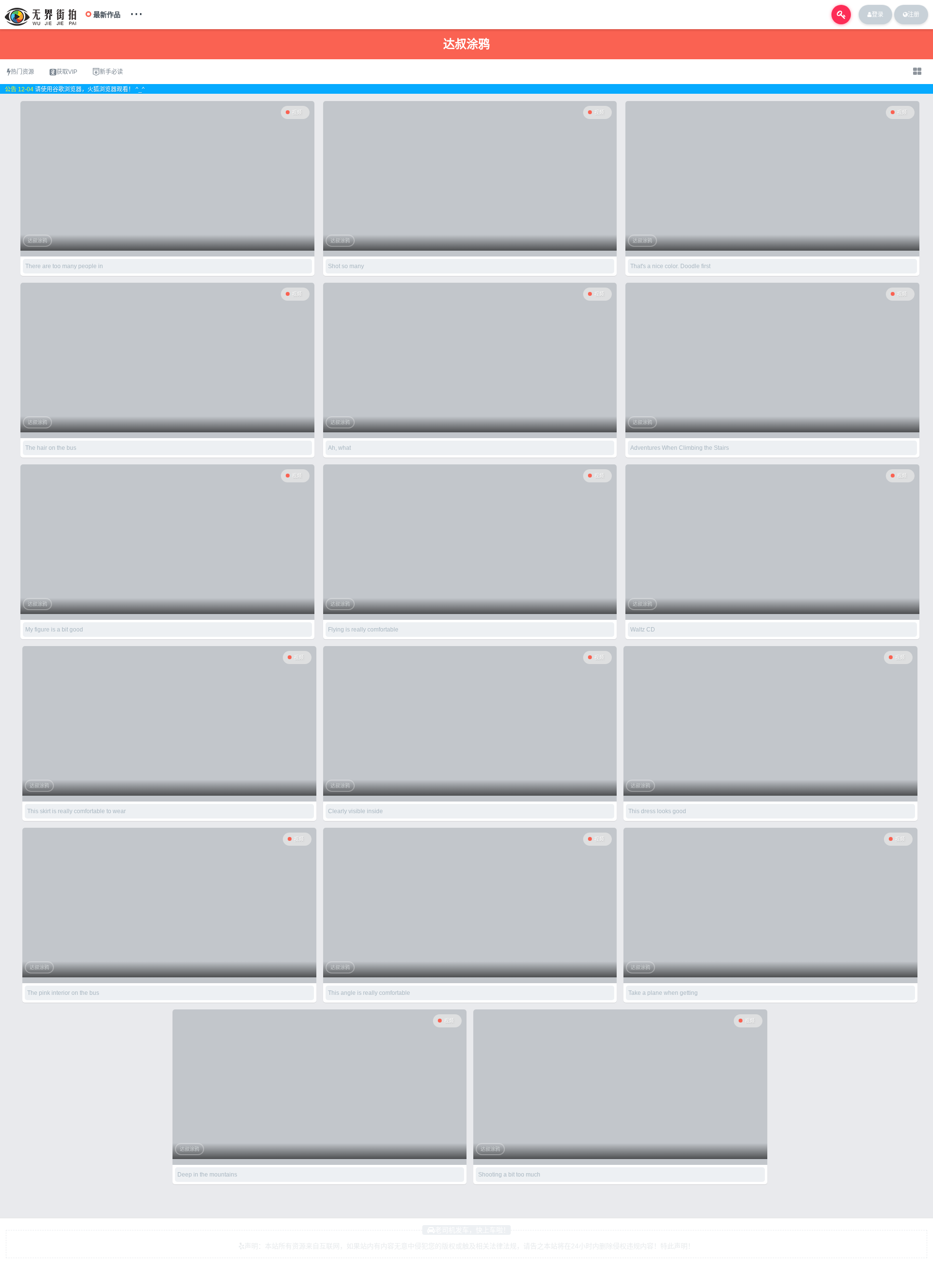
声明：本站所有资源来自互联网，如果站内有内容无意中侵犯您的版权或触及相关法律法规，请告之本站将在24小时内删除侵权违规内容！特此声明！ (469, 1246)
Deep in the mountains (207, 1174)
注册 (913, 14)
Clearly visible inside (355, 811)
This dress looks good (657, 811)
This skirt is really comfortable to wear (76, 811)
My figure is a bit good (54, 629)
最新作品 (107, 14)
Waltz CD (642, 629)
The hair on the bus (50, 447)
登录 (877, 14)
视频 (297, 112)
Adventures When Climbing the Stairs (679, 447)
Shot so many (346, 266)
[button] (841, 14)
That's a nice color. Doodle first (670, 266)
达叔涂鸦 (37, 240)
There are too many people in (64, 266)
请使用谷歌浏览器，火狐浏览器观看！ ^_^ (90, 89)
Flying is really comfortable (363, 629)
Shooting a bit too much (509, 1174)
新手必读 (111, 71)
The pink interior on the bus (63, 993)
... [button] (136, 11)
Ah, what (339, 447)
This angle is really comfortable (369, 993)
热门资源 (22, 71)
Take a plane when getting (663, 993)
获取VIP (66, 71)
